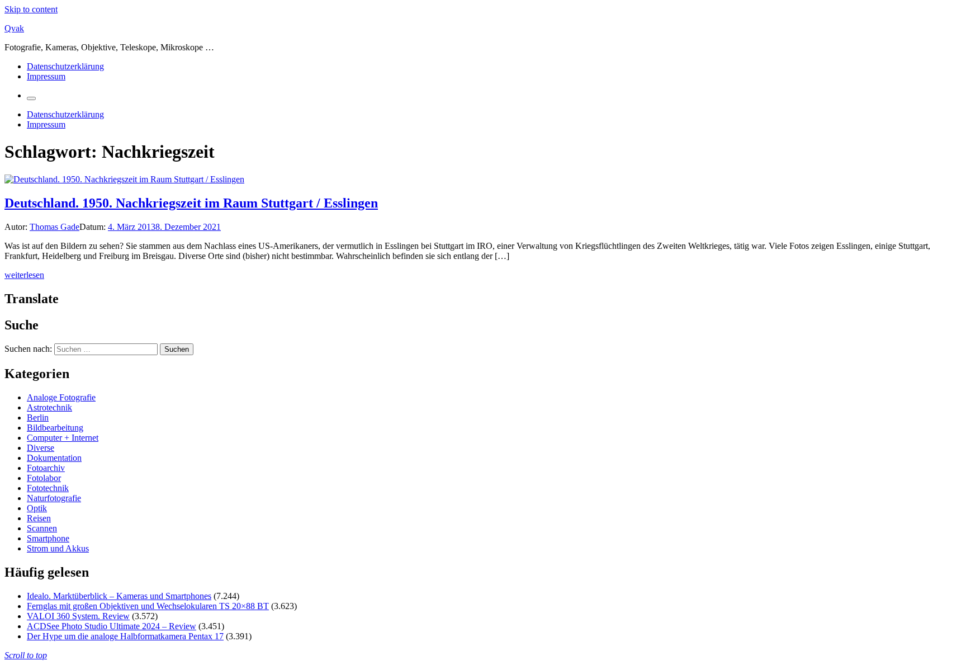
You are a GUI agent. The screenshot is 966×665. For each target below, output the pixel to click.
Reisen (39, 518)
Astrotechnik (49, 407)
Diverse (40, 447)
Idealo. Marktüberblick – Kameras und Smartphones (119, 596)
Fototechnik (48, 488)
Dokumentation (54, 458)
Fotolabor (44, 478)
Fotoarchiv (46, 468)
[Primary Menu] (31, 98)
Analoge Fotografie (61, 397)
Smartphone (48, 538)
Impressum (46, 76)
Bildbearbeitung (55, 427)
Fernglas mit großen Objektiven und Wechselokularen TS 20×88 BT (148, 606)
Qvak (14, 28)
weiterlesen (24, 275)
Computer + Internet (62, 437)
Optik (37, 508)
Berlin (38, 417)
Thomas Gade (54, 227)
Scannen (42, 528)
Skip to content (31, 9)
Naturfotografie (54, 498)
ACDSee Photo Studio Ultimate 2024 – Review (111, 626)
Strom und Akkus (58, 548)
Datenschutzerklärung (65, 66)
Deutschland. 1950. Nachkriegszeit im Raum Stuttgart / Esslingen (191, 203)
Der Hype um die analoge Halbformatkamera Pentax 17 (125, 636)
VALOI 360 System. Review (78, 616)
